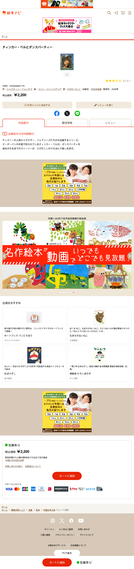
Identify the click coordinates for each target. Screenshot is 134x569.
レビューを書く (105, 105)
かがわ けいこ (74, 89)
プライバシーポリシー (65, 535)
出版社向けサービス (57, 545)
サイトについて (87, 535)
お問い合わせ (84, 529)
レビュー (110, 123)
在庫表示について (33, 466)
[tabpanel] (67, 253)
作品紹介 (23, 123)
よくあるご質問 (66, 529)
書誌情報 (67, 123)
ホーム (5, 36)
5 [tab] (73, 292)
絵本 (38, 510)
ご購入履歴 (45, 535)
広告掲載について (78, 545)
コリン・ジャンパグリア (49, 89)
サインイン (49, 529)
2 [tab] (63, 292)
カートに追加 (67, 476)
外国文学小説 (49, 510)
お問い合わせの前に (14, 466)
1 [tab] (60, 292)
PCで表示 (67, 553)
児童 (30, 510)
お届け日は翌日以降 (15, 460)
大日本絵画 (96, 89)
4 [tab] (70, 292)
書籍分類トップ (18, 510)
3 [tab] (67, 292)
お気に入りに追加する (38, 105)
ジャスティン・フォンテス (19, 89)
